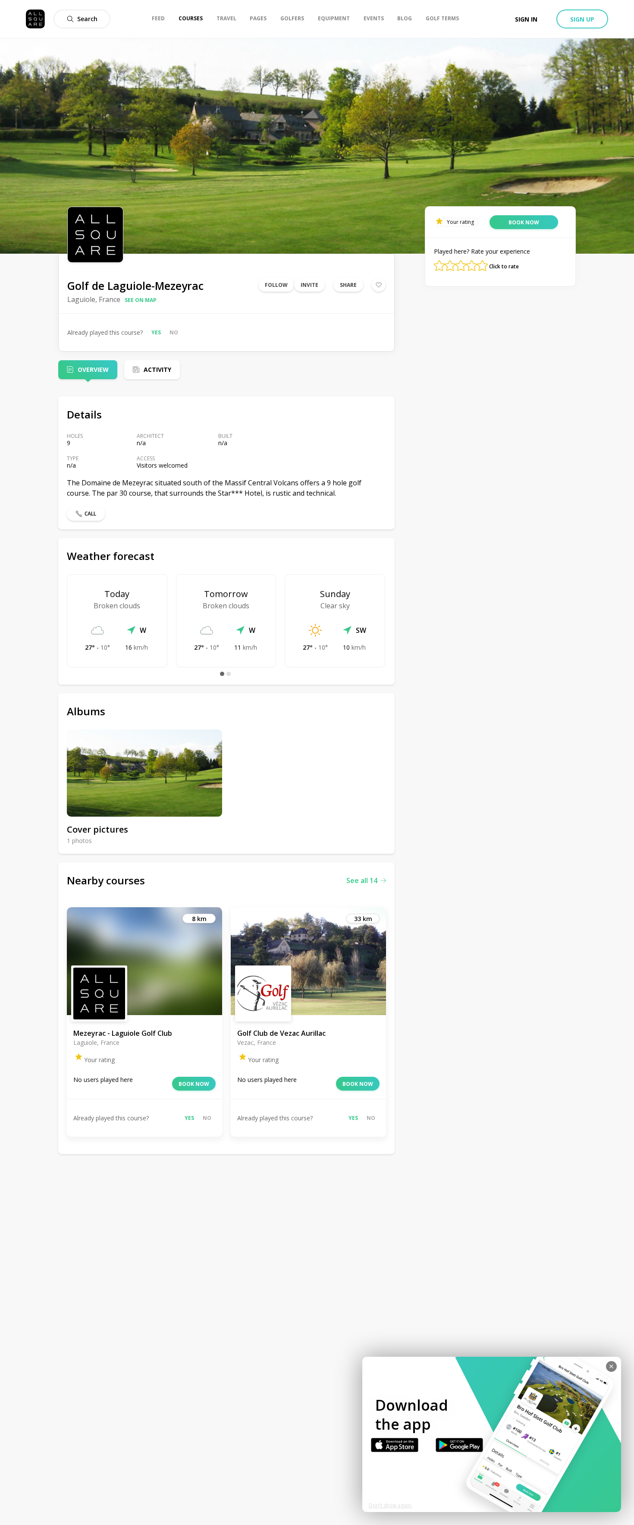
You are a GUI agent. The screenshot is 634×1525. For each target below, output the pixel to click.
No (173, 332)
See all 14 (361, 880)
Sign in (526, 19)
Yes (156, 332)
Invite (309, 285)
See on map (141, 300)
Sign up (582, 19)
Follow (276, 285)
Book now (194, 1084)
